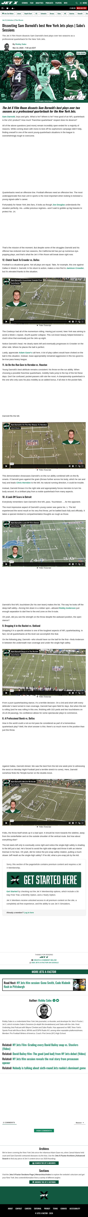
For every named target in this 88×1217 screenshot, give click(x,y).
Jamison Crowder (75, 268)
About (10, 1208)
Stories (25, 2)
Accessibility (75, 1208)
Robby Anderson (67, 608)
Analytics (39, 2)
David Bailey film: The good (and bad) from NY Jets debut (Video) (49, 1053)
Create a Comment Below (44, 960)
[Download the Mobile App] (3, 8)
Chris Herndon (23, 483)
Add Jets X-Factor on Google (45, 963)
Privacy (47, 1208)
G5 (36, 13)
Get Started (12, 891)
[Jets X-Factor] (10, 3)
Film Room (19, 20)
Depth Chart (28, 13)
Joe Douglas (59, 205)
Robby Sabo (20, 44)
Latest (19, 13)
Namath (80, 13)
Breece (52, 13)
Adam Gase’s (25, 353)
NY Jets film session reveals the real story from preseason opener (40, 1061)
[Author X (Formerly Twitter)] (54, 1000)
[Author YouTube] (57, 1000)
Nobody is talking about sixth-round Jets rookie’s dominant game (49, 1068)
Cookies (63, 1208)
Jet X (4, 20)
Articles (10, 20)
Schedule (43, 13)
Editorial (37, 1208)
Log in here (29, 913)
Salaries (71, 13)
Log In (73, 8)
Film (31, 2)
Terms (55, 1208)
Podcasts (49, 2)
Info (65, 2)
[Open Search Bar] (77, 3)
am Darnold (8, 117)
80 (65, 13)
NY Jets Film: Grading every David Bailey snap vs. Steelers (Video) (40, 1047)
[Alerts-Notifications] (8, 8)
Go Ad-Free (82, 8)
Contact (18, 1208)
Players (58, 2)
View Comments (44, 1131)
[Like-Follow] (13, 8)
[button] (83, 3)
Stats (59, 13)
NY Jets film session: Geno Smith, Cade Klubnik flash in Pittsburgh (37, 984)
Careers (28, 1208)
